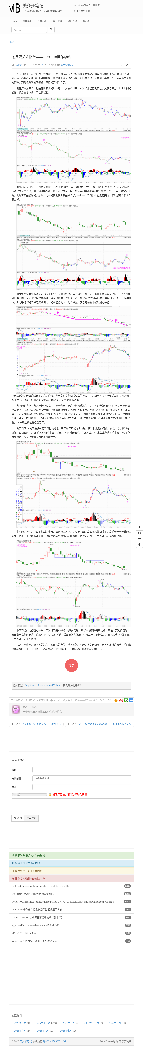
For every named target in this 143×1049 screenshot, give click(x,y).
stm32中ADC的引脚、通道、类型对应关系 (34, 941)
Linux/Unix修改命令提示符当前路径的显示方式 (37, 909)
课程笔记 (27, 21)
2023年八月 (43, 1030)
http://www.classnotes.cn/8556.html (43, 685)
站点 (14, 787)
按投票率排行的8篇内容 (28, 871)
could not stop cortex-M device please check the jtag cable (40, 886)
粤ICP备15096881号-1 (54, 1041)
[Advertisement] (73, 742)
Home (14, 21)
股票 (12, 42)
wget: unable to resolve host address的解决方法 (35, 925)
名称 (14, 770)
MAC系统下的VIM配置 (24, 933)
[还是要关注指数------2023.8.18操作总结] (76, 139)
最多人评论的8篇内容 (27, 863)
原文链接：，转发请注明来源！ (47, 685)
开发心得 (42, 21)
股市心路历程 (67, 65)
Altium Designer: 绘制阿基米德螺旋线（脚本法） (38, 917)
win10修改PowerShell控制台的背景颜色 (33, 894)
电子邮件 (16, 778)
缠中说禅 (57, 21)
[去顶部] (139, 528)
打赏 (71, 665)
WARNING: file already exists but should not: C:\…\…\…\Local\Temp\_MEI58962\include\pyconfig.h (63, 901)
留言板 (86, 21)
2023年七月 (66, 1030)
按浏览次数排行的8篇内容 (29, 878)
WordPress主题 (107, 1041)
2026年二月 (20, 1023)
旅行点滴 (72, 21)
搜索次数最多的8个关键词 (29, 855)
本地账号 (85, 11)
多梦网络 (126, 1041)
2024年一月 (69, 1023)
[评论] (139, 539)
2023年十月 (115, 1023)
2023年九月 (20, 1030)
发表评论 (31, 818)
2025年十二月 (43, 1023)
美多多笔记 (32, 5)
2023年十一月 (91, 1023)
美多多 (19, 65)
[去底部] (139, 545)
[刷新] (139, 533)
